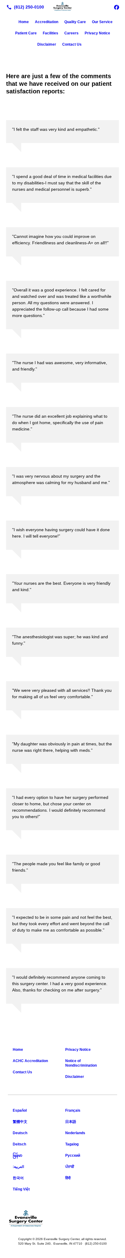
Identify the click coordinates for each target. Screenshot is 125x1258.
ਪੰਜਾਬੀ (69, 1167)
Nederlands (75, 1133)
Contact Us (72, 44)
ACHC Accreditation (30, 1061)
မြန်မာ (17, 1155)
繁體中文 (20, 1122)
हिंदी (68, 1178)
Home (24, 22)
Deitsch (19, 1144)
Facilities (50, 33)
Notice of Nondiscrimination (81, 1063)
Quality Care (75, 22)
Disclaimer (46, 44)
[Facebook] (116, 7)
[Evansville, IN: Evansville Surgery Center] (62, 6)
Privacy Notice (97, 33)
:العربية (18, 1167)
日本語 (70, 1122)
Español (20, 1110)
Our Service (102, 22)
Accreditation (46, 22)
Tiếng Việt (21, 1189)
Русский (72, 1155)
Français (72, 1110)
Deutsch (20, 1133)
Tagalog (72, 1144)
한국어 (18, 1178)
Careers (71, 33)
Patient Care (26, 33)
